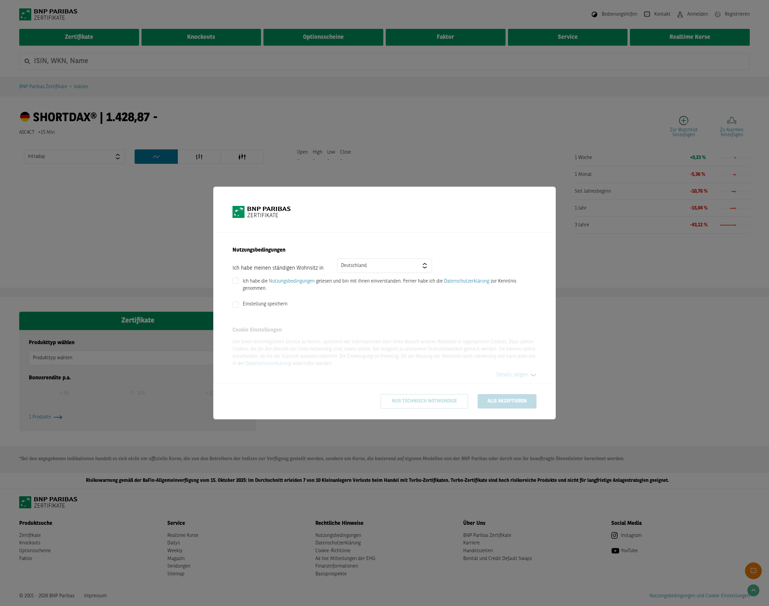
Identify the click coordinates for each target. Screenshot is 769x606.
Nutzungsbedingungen (292, 281)
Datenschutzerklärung (466, 281)
